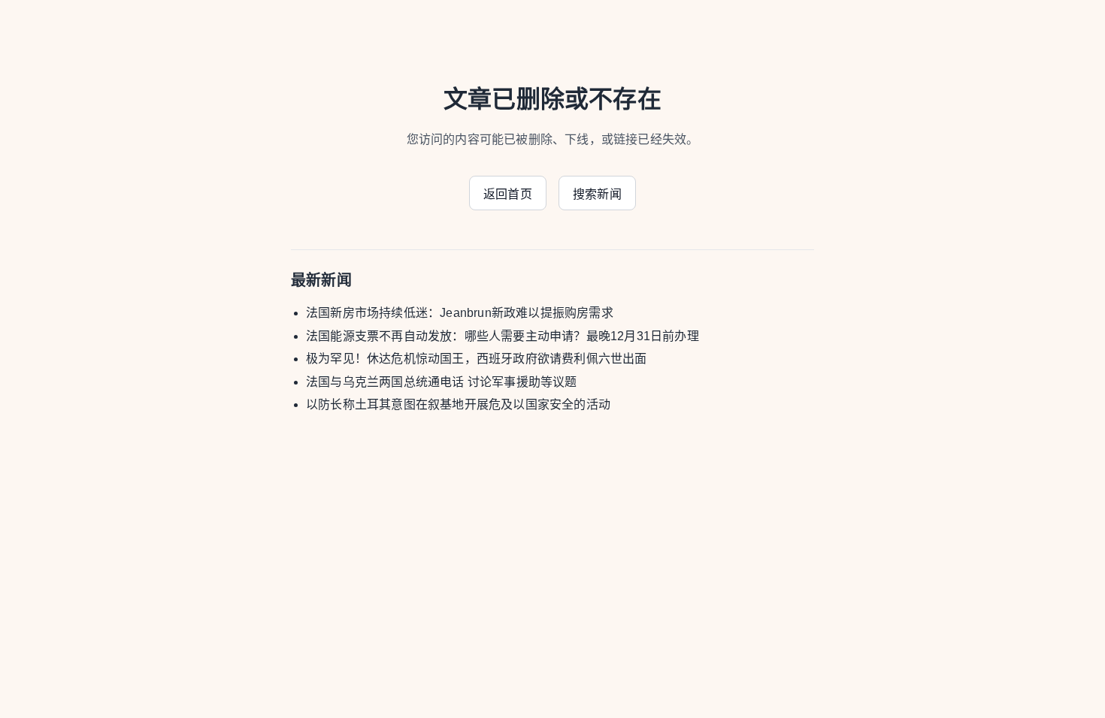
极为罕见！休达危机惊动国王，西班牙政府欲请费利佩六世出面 (476, 358)
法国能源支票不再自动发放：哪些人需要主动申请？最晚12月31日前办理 (502, 336)
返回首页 (507, 194)
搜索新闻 (597, 194)
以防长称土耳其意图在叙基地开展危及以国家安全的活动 (458, 404)
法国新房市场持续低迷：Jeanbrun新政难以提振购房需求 (459, 312)
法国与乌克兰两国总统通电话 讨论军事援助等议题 (441, 382)
